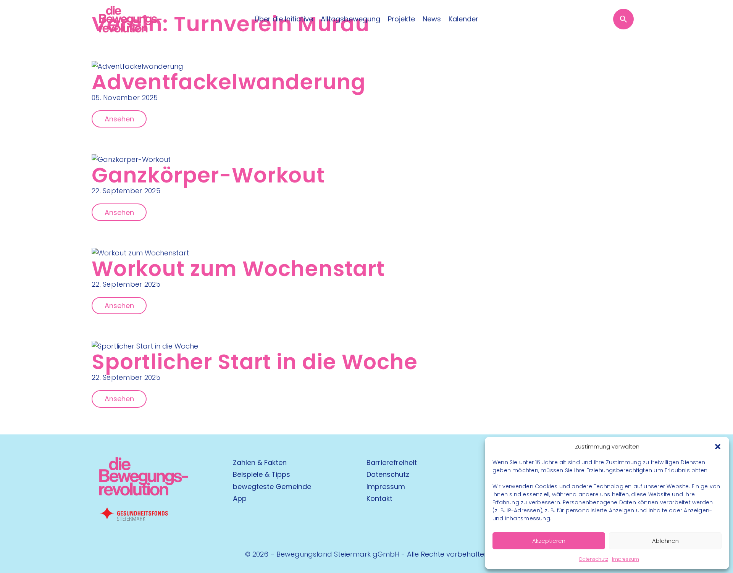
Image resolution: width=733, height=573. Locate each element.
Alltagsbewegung (350, 19)
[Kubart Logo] (143, 493)
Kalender (463, 19)
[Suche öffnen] (623, 19)
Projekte (401, 19)
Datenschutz (593, 559)
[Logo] (130, 19)
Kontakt (379, 498)
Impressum (625, 559)
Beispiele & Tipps (261, 474)
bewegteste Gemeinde (272, 486)
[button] (718, 446)
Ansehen (119, 119)
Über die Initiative (284, 19)
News (432, 19)
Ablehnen (665, 541)
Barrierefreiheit (391, 462)
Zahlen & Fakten (260, 462)
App (240, 498)
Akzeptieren (548, 541)
